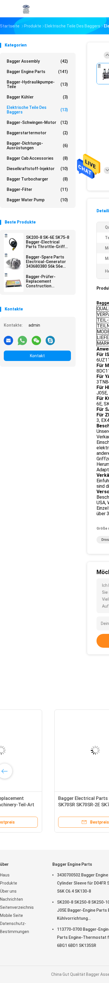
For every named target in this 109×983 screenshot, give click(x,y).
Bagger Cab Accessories (37, 158)
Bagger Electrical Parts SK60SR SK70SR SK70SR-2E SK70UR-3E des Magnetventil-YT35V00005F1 (43, 805)
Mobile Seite (11, 915)
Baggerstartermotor (37, 133)
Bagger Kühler (37, 97)
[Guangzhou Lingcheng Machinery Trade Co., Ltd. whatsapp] (22, 340)
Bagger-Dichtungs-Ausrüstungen (37, 145)
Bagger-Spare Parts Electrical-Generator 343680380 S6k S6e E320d (46, 262)
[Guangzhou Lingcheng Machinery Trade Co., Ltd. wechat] (36, 340)
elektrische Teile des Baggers (37, 109)
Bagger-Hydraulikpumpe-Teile (37, 84)
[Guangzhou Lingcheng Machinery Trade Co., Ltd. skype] (50, 340)
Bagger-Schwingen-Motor (37, 122)
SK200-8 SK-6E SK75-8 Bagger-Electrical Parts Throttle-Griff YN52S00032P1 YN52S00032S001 (47, 242)
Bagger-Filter (37, 189)
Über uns (8, 891)
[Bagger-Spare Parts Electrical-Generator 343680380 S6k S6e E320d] (14, 262)
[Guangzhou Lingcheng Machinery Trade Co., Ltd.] (25, 9)
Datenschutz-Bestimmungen (14, 927)
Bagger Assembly (37, 61)
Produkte (8, 883)
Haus (5, 875)
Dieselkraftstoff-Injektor (37, 168)
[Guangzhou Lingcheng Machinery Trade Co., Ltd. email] (8, 340)
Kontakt (37, 355)
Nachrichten (11, 899)
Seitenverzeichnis (17, 907)
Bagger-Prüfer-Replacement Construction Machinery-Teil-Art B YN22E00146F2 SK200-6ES (47, 281)
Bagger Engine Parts (37, 71)
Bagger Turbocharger (37, 179)
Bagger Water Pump (37, 200)
